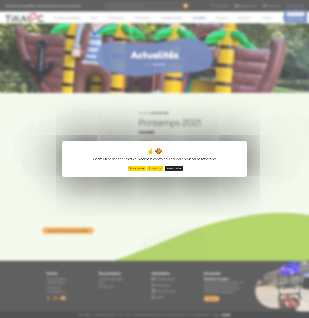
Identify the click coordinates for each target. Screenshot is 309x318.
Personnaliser (174, 168)
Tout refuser (155, 168)
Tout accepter (136, 168)
